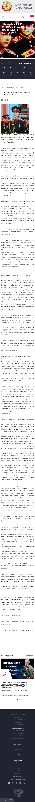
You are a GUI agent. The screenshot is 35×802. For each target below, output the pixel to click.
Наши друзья (18, 760)
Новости (18, 751)
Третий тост (18, 749)
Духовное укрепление (18, 735)
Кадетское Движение (18, 728)
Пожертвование (18, 744)
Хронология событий (18, 730)
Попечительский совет (18, 714)
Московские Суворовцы (23, 6)
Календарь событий (24, 63)
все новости (29, 656)
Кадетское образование (18, 733)
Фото (18, 765)
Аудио (18, 770)
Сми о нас (18, 722)
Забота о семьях (18, 746)
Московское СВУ (18, 717)
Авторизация (6, 17)
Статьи (18, 754)
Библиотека (18, 763)
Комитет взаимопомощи (18, 738)
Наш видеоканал (18, 776)
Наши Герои (18, 719)
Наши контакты (18, 724)
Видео (18, 768)
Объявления (18, 757)
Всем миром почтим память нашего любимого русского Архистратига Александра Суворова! (14, 685)
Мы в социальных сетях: (18, 779)
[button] (17, 56)
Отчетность (18, 773)
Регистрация (13, 17)
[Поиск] (23, 17)
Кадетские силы (18, 740)
